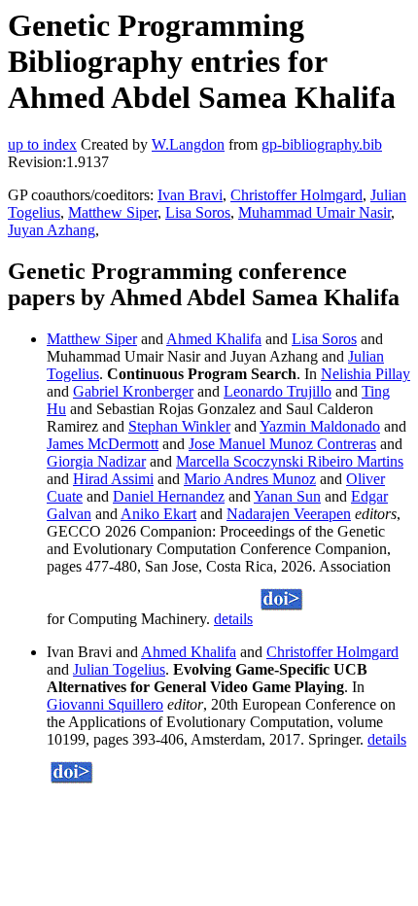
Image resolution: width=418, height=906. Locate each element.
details (233, 618)
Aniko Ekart (158, 513)
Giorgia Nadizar (96, 461)
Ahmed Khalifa (213, 339)
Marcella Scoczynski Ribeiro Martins (289, 461)
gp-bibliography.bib (321, 144)
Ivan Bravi (190, 195)
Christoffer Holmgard (296, 195)
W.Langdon (188, 144)
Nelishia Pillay (365, 374)
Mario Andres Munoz (250, 478)
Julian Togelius (119, 669)
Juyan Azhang (51, 230)
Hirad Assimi (113, 478)
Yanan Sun (287, 496)
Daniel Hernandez (169, 496)
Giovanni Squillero (105, 704)
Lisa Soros (197, 212)
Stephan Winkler (179, 426)
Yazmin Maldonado (320, 426)
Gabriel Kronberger (133, 391)
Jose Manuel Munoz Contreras (282, 444)
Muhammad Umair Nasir (314, 212)
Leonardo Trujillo (277, 391)
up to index (42, 144)
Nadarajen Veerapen (288, 513)
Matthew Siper (112, 212)
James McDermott (102, 444)
